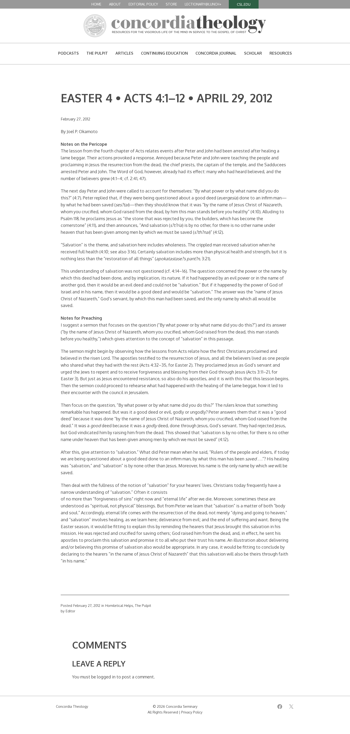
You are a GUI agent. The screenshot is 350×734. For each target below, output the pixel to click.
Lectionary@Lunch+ (203, 4)
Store (171, 4)
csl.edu (243, 4)
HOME (96, 4)
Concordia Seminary (181, 706)
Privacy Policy (191, 712)
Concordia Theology (72, 706)
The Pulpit (143, 605)
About (115, 4)
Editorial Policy (143, 4)
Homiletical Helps (119, 605)
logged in (106, 676)
